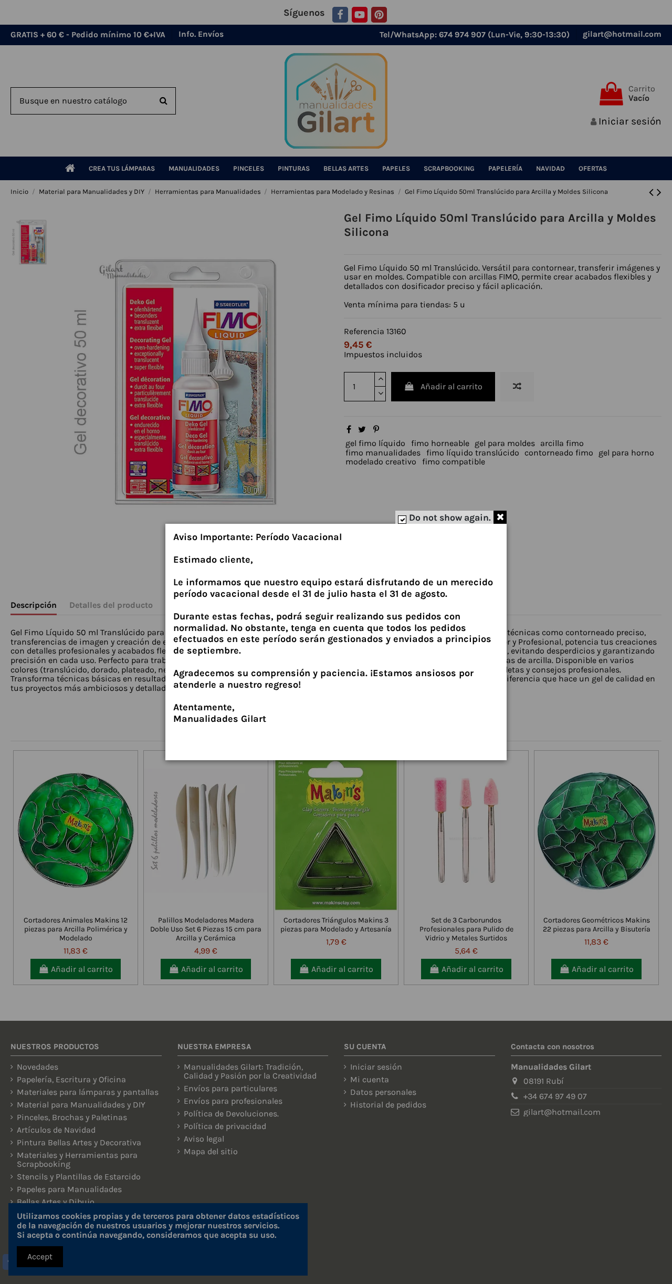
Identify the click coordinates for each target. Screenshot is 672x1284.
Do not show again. (450, 517)
